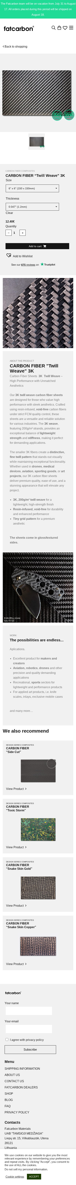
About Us (12, 1074)
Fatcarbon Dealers (21, 1087)
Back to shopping (15, 46)
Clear (9, 212)
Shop (9, 1093)
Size (9, 180)
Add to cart (35, 246)
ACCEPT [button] (34, 1176)
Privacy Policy (17, 1112)
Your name (12, 1003)
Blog (9, 1099)
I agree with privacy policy (27, 1039)
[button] (19, 255)
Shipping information (22, 1068)
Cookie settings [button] (15, 1176)
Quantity (11, 226)
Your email (12, 1021)
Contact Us (14, 1081)
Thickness (12, 198)
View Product (15, 788)
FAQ (8, 1106)
